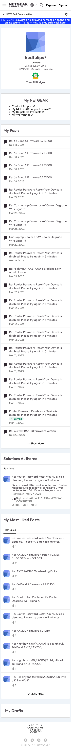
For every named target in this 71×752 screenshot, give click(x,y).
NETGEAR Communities (19, 14)
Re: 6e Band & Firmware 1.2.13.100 (30, 140)
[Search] (41, 5)
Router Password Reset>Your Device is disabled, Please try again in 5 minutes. (33, 412)
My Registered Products (26, 112)
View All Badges (35, 82)
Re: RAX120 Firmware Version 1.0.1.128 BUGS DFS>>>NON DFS (36, 556)
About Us (35, 725)
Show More (37, 443)
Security (35, 732)
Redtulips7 (18, 493)
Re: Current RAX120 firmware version (32, 431)
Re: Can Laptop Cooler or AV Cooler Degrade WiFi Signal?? (38, 207)
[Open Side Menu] (4, 5)
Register (51, 5)
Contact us (35, 727)
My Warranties (21, 114)
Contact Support (22, 106)
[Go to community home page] (18, 5)
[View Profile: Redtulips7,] (6, 479)
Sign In (63, 5)
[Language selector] (33, 5)
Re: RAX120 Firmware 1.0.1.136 (31, 630)
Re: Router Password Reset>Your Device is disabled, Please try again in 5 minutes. (35, 191)
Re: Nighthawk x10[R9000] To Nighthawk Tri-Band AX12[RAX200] (38, 645)
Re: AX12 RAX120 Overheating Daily (34, 571)
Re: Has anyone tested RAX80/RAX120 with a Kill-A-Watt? (39, 678)
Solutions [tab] (8, 468)
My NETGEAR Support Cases (30, 109)
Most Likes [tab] (9, 529)
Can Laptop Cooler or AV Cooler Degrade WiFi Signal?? (35, 238)
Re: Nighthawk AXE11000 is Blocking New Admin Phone (35, 270)
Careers (35, 729)
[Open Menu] (66, 14)
